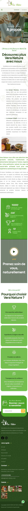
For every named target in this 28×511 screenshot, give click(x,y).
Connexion (16, 9)
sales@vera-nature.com (8, 478)
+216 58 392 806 (6, 475)
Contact (3, 461)
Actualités (3, 458)
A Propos (3, 450)
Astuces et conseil (6, 455)
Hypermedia (16, 507)
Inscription (24, 9)
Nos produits (4, 453)
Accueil (3, 447)
